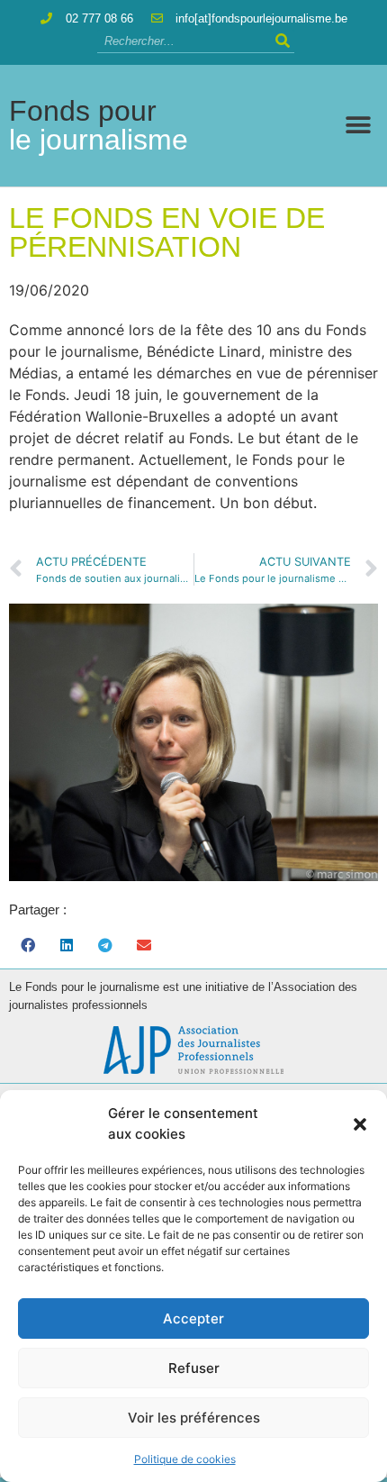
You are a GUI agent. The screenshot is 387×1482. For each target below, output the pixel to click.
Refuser (194, 1368)
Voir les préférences (194, 1417)
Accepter (193, 1318)
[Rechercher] (283, 41)
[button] (360, 1124)
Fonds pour (98, 125)
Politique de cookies (185, 1459)
